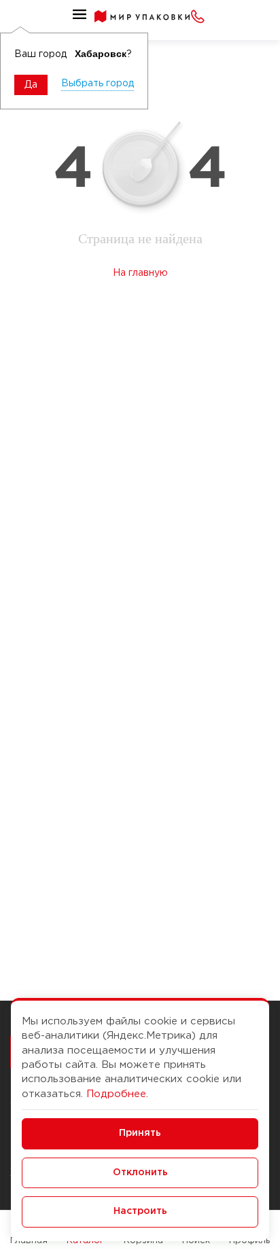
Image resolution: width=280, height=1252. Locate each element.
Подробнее (116, 1094)
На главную (140, 273)
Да (30, 85)
